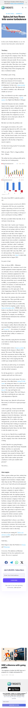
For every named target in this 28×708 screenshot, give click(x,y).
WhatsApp (7, 547)
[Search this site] (23, 7)
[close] (26, 2)
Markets (19, 13)
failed (16, 255)
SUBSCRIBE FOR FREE (14, 705)
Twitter (24, 545)
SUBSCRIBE (14, 580)
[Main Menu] (25, 8)
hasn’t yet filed (20, 348)
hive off (3, 390)
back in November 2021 (7, 308)
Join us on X (17, 587)
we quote (6, 329)
